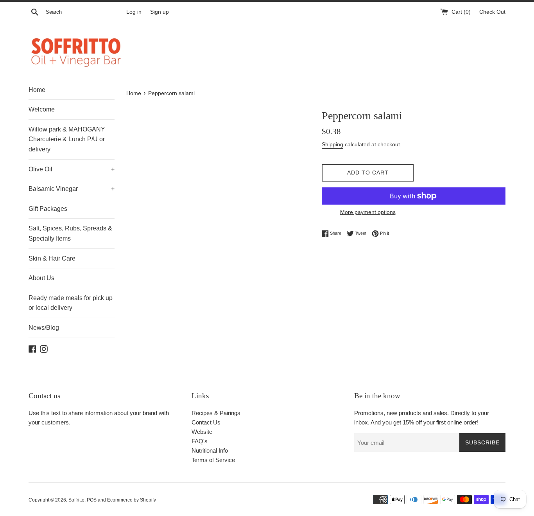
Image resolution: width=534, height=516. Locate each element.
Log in (134, 12)
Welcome (42, 109)
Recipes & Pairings (216, 413)
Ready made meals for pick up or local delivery (71, 303)
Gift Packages (48, 208)
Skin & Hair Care (52, 258)
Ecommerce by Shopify (131, 500)
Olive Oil (72, 169)
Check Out (492, 12)
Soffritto (76, 500)
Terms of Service (213, 460)
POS (92, 500)
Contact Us (206, 422)
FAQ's (200, 441)
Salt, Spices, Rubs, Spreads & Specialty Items (70, 233)
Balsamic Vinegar (72, 188)
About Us (41, 278)
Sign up (159, 12)
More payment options (368, 212)
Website (202, 431)
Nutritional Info (210, 450)
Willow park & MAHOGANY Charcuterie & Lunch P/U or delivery (67, 139)
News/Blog (44, 327)
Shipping (332, 144)
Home (37, 89)
